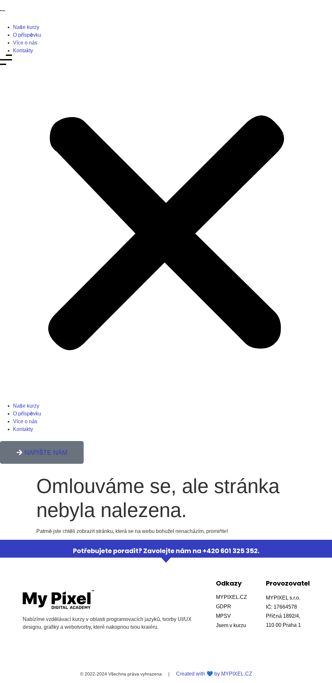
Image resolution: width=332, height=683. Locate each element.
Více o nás (25, 42)
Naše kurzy (26, 27)
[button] (166, 228)
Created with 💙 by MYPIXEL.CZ (214, 674)
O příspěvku (27, 35)
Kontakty (23, 50)
